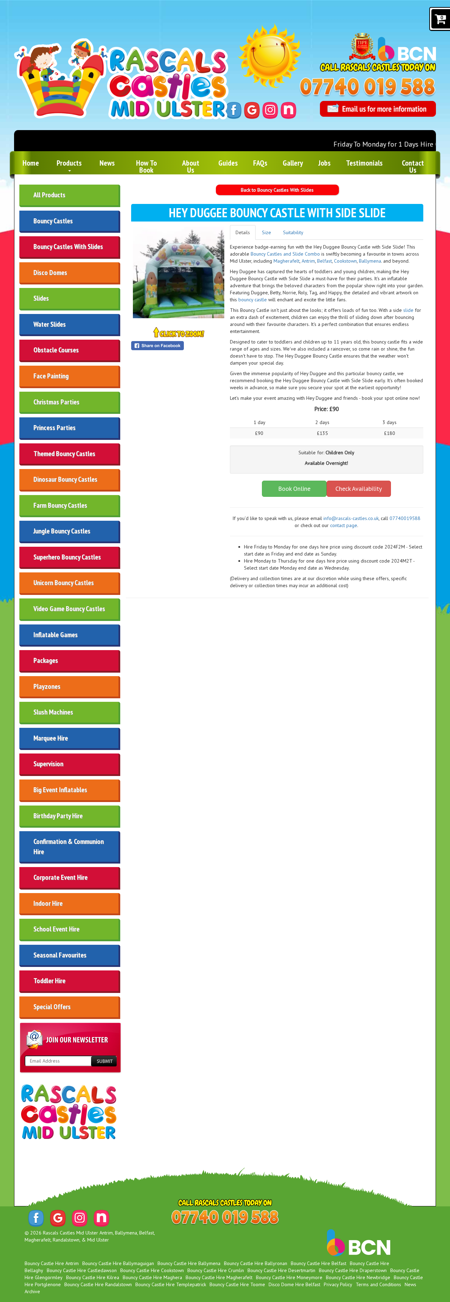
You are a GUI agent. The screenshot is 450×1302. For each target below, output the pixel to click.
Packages (45, 660)
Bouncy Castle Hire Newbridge (358, 1277)
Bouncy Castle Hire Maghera (152, 1277)
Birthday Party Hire (58, 815)
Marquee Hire (50, 738)
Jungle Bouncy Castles (61, 530)
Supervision (48, 763)
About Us (190, 166)
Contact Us (413, 166)
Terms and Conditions (378, 1284)
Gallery (293, 163)
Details (243, 232)
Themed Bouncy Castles (64, 453)
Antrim (308, 261)
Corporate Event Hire (60, 877)
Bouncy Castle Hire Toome (237, 1284)
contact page (343, 525)
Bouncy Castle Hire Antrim (52, 1263)
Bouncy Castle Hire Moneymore (289, 1277)
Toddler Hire (49, 980)
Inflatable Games (55, 634)
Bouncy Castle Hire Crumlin (215, 1270)
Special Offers (52, 1006)
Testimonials (364, 163)
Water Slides (49, 324)
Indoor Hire (48, 903)
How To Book (146, 166)
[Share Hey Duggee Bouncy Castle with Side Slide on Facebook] (178, 345)
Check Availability (358, 489)
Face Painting (51, 375)
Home (30, 163)
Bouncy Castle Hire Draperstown (353, 1270)
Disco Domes (50, 272)
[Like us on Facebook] (234, 110)
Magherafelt (287, 261)
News (107, 163)
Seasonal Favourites (59, 955)
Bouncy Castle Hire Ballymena (189, 1263)
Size (266, 232)
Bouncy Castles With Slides (68, 246)
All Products (49, 194)
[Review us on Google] (252, 110)
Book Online (294, 489)
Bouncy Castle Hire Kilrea (92, 1277)
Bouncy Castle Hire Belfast (318, 1263)
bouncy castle (253, 299)
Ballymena (370, 261)
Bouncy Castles (53, 220)
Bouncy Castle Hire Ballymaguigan (118, 1263)
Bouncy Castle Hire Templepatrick (170, 1284)
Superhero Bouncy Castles (67, 557)
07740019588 (405, 518)
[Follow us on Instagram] (270, 110)
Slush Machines (53, 712)
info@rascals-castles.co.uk (351, 518)
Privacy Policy (338, 1284)
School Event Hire (56, 929)
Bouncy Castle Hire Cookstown (152, 1270)
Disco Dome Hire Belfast (294, 1284)
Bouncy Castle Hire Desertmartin (281, 1270)
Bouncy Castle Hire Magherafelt (219, 1277)
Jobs (324, 163)
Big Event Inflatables (60, 789)
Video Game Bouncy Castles (69, 608)
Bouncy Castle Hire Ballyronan (255, 1263)
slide (409, 310)
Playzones (46, 686)
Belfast (324, 261)
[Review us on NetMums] (288, 110)
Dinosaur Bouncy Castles (65, 479)
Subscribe (104, 1061)
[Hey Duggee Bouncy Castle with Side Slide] (178, 272)
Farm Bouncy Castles (60, 505)
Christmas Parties (56, 401)
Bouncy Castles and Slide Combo (285, 254)
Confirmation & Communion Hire (68, 846)
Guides (228, 163)
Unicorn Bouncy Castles (63, 582)
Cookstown (345, 261)
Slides (41, 298)
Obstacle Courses (56, 349)
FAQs (260, 163)
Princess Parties (54, 427)
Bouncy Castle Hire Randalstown (98, 1284)
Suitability (293, 232)
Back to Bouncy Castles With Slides (277, 190)
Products (69, 163)
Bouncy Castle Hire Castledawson (82, 1270)
